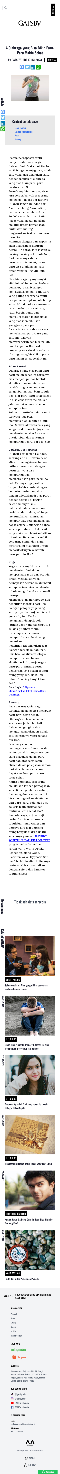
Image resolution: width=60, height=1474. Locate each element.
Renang (18, 139)
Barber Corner (16, 1335)
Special (13, 1326)
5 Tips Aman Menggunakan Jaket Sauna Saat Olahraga (27, 691)
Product (14, 1313)
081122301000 (17, 1431)
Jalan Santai (20, 128)
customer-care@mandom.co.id (23, 1424)
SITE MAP (32, 1465)
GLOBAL (32, 1458)
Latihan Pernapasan (23, 131)
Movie (13, 1318)
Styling (13, 1322)
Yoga (17, 135)
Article (13, 1331)
